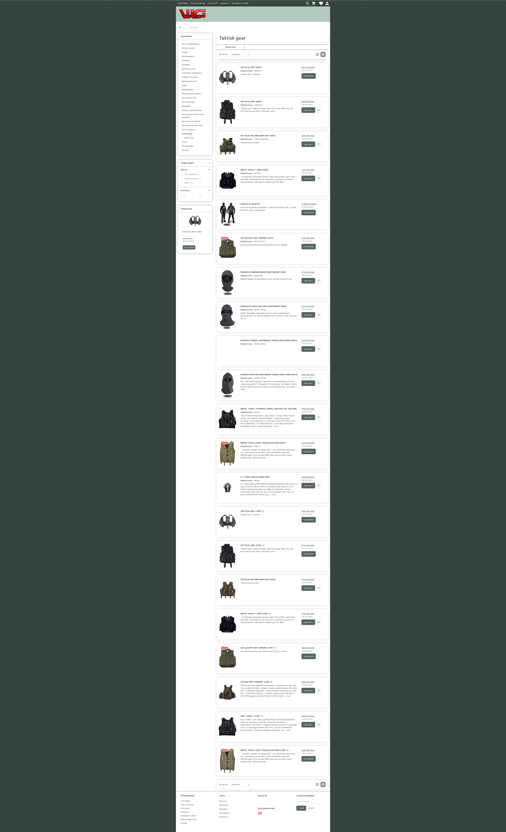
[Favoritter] (320, 3)
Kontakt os (224, 3)
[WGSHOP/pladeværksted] (193, 14)
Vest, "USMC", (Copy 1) (251, 716)
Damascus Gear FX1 (250, 203)
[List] (322, 54)
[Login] (327, 3)
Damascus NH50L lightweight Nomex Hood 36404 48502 (268, 340)
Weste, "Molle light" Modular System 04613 (263, 442)
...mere (276, 426)
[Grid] (317, 54)
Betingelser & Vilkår (240, 3)
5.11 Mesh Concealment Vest (255, 476)
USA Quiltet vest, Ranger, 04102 (256, 237)
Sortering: (223, 54)
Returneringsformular (189, 819)
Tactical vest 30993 (192, 231)
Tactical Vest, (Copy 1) (252, 545)
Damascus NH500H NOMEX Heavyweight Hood (263, 272)
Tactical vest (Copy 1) (252, 511)
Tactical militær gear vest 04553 (258, 135)
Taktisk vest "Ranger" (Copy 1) (256, 681)
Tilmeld (301, 808)
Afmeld (311, 808)
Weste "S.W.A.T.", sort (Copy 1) (255, 613)
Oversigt (184, 823)
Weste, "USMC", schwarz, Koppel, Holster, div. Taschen (268, 408)
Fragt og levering (197, 3)
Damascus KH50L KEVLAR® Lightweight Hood (263, 306)
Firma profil (213, 3)
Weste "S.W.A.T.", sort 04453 (254, 169)
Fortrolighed (182, 3)
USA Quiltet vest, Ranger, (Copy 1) (258, 647)
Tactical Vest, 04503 (251, 101)
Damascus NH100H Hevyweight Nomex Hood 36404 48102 (269, 374)
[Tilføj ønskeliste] (319, 110)
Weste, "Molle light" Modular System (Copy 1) (264, 750)
